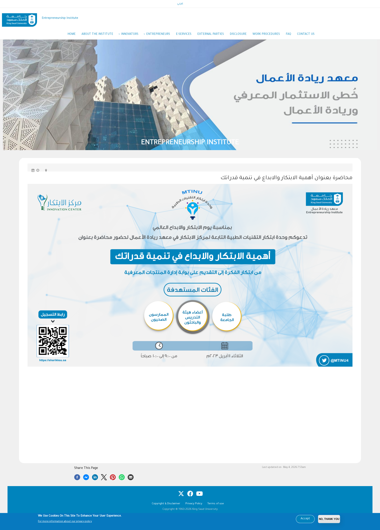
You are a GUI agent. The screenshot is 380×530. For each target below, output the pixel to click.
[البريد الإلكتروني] (131, 476)
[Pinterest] (113, 476)
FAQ (288, 34)
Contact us (305, 34)
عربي (180, 3)
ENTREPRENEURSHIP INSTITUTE (199, 143)
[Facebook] (77, 476)
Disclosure (238, 34)
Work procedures (266, 34)
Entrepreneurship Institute (60, 18)
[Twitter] (104, 476)
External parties (210, 34)
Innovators (129, 34)
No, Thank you (329, 519)
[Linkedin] (95, 476)
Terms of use (215, 503)
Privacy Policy (193, 503)
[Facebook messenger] (86, 476)
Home (71, 34)
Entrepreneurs (158, 34)
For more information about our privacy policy (65, 521)
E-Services (183, 34)
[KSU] (19, 18)
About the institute (97, 34)
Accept (305, 519)
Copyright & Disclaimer (166, 503)
